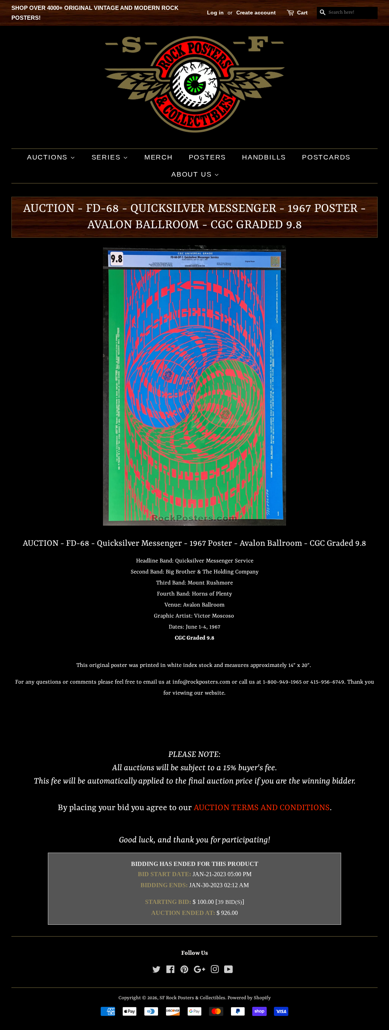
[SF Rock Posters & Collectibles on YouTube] (228, 971)
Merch (158, 157)
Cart (302, 12)
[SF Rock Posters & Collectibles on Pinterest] (184, 971)
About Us (192, 174)
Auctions (48, 157)
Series (107, 157)
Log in (215, 12)
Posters (207, 157)
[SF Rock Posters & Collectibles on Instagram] (214, 971)
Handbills (264, 157)
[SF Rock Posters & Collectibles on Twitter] (156, 971)
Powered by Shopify (249, 998)
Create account (256, 12)
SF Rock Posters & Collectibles (192, 998)
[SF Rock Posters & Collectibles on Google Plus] (199, 971)
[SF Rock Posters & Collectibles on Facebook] (170, 971)
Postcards (326, 157)
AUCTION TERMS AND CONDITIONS (262, 808)
